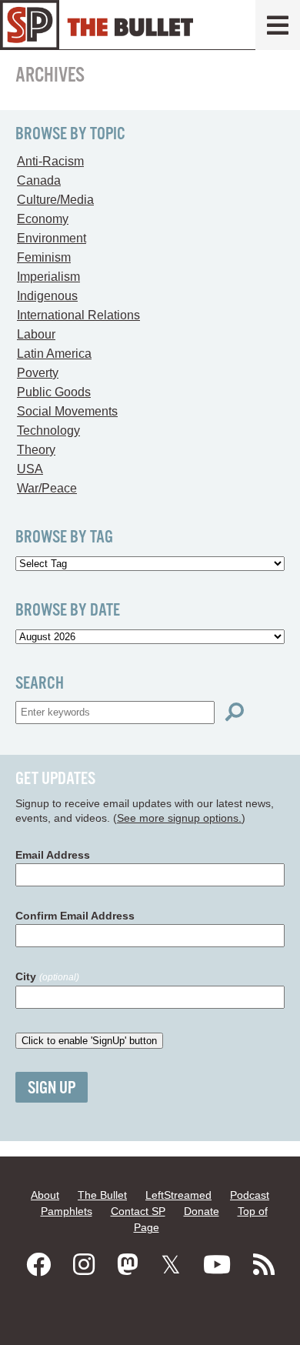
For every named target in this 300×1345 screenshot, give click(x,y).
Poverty (37, 372)
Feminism (44, 257)
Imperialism (48, 276)
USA (30, 469)
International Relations (78, 315)
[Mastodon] (127, 1265)
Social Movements (67, 411)
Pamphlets (66, 1211)
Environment (51, 238)
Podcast (249, 1195)
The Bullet (102, 1195)
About (45, 1195)
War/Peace (47, 488)
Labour (36, 334)
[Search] (234, 712)
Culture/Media (55, 199)
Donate (201, 1211)
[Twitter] (171, 1265)
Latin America (54, 353)
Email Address (52, 855)
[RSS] (264, 1265)
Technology (48, 430)
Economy (42, 218)
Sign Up (51, 1088)
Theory (36, 449)
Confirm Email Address (75, 915)
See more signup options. (179, 818)
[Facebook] (38, 1265)
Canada (39, 180)
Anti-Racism (50, 161)
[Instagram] (84, 1265)
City (47, 976)
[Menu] (277, 25)
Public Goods (54, 392)
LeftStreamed (178, 1195)
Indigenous (47, 295)
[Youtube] (217, 1265)
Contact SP (138, 1211)
